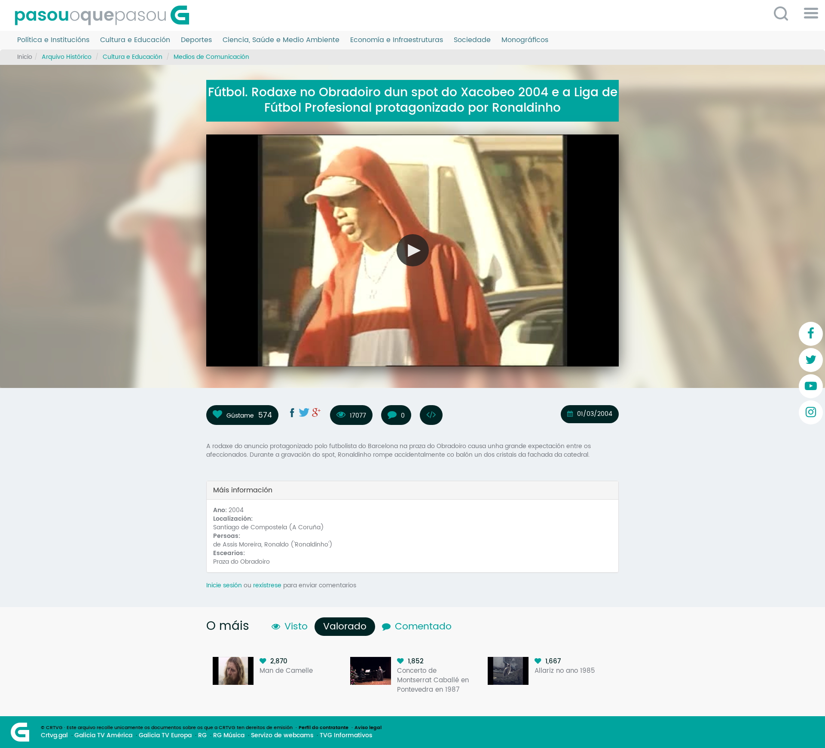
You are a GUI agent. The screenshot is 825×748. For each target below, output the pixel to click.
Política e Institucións (53, 40)
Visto (296, 627)
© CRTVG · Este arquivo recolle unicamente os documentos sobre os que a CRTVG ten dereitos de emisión (167, 727)
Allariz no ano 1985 (565, 671)
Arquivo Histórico (67, 57)
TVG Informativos (346, 735)
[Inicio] (105, 15)
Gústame (240, 415)
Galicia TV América (103, 735)
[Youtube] (811, 386)
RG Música (228, 735)
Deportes (196, 40)
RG (202, 735)
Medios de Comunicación (211, 57)
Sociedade (472, 40)
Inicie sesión (224, 585)
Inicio (24, 57)
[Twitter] (811, 360)
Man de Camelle (286, 671)
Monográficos (524, 40)
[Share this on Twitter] (304, 412)
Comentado (423, 627)
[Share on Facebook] (292, 412)
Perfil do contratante (323, 727)
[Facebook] (811, 334)
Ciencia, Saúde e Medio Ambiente (281, 40)
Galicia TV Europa (165, 735)
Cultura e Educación (135, 40)
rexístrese (267, 585)
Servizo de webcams (282, 735)
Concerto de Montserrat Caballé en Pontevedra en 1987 (433, 680)
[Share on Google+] (316, 412)
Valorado (347, 627)
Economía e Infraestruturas (396, 40)
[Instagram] (811, 412)
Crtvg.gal (54, 735)
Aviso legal (368, 727)
